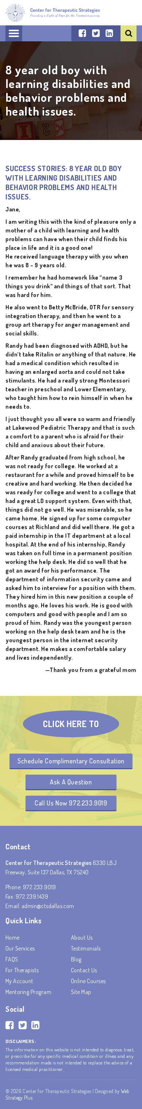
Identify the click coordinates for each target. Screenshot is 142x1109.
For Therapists (22, 970)
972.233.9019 (39, 887)
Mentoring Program (28, 991)
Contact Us (84, 970)
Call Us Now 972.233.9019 (71, 803)
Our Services (20, 948)
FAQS (11, 959)
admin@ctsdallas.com (47, 906)
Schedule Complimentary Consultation (71, 761)
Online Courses (88, 981)
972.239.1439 (32, 896)
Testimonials (86, 948)
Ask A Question (71, 782)
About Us (82, 937)
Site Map (81, 991)
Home (12, 937)
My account (19, 981)
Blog (76, 959)
